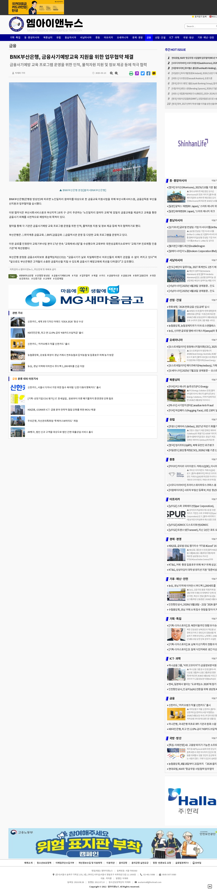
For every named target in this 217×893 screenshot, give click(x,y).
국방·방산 (188, 37)
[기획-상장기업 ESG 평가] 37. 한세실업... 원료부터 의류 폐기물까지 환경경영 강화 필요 (70, 398)
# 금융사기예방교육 (61, 275)
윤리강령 (123, 862)
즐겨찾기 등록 (200, 16)
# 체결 (95, 275)
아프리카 (108, 37)
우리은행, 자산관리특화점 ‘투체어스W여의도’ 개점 (53, 420)
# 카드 (102, 275)
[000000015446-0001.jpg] (83, 181)
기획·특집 (15, 37)
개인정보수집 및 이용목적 (90, 862)
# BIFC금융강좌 (140, 275)
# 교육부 (47, 278)
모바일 (198, 862)
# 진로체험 (58, 278)
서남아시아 (86, 37)
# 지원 (75, 275)
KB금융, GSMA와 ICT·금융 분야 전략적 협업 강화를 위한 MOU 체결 (61, 409)
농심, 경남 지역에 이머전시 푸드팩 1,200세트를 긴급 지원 (56, 366)
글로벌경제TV (182, 862)
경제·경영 (137, 37)
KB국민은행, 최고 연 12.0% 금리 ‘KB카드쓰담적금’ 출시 (55, 332)
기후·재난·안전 (206, 37)
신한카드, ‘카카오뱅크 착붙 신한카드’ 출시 (49, 343)
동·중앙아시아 (32, 37)
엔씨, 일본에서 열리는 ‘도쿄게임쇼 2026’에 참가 (193, 684)
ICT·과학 (174, 37)
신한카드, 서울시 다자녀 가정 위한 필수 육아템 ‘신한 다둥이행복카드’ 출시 (64, 387)
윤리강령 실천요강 (140, 862)
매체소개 (28, 862)
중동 (97, 37)
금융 (149, 37)
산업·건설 (160, 37)
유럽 (58, 37)
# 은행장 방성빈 (42, 275)
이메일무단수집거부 (65, 862)
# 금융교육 (126, 275)
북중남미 (48, 37)
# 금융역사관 (113, 275)
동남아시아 (70, 37)
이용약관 (110, 862)
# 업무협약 (85, 275)
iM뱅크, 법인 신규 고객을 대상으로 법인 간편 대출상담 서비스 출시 (60, 432)
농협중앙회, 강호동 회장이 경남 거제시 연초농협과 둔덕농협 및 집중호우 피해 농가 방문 (71, 355)
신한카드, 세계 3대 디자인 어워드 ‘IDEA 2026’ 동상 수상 (55, 321)
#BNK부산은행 (26, 275)
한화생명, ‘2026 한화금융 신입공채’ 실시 (189, 306)
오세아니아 (123, 37)
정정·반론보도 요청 (162, 862)
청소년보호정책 (44, 862)
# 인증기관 (36, 278)
